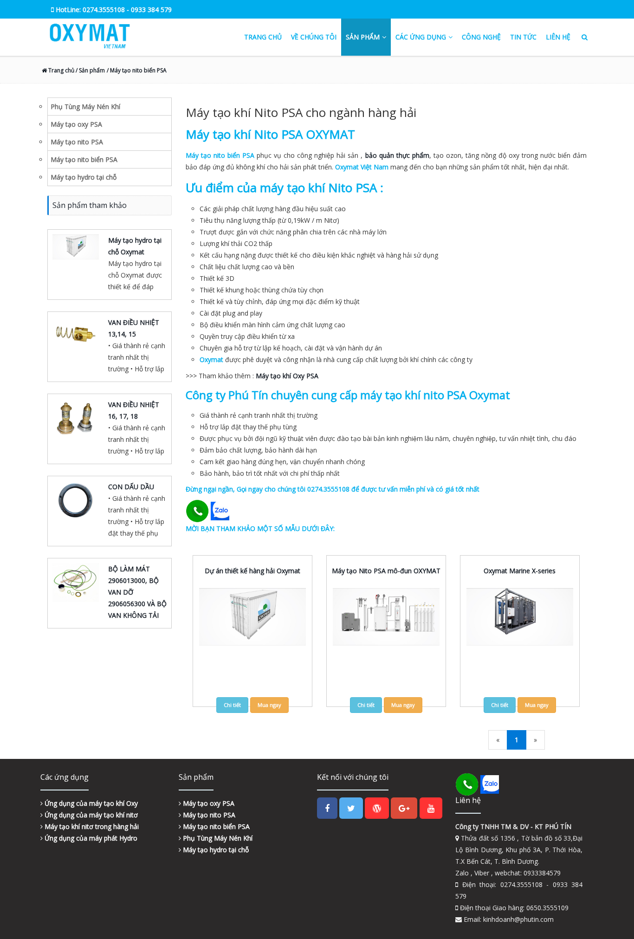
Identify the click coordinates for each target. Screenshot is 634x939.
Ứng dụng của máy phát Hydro (90, 838)
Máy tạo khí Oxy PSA (287, 375)
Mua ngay (269, 704)
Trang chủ (263, 36)
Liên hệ (558, 36)
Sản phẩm (363, 36)
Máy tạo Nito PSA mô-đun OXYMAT (386, 570)
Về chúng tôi (313, 36)
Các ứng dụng (420, 36)
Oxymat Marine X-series (520, 570)
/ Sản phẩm (89, 70)
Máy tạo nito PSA (208, 814)
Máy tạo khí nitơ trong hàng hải (91, 826)
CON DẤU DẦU (131, 486)
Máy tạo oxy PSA (207, 803)
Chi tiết (232, 704)
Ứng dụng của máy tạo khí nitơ (90, 814)
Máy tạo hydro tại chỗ (215, 849)
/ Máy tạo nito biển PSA (137, 70)
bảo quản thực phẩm (397, 155)
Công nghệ (481, 36)
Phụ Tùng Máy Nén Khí (216, 838)
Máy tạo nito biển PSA (215, 826)
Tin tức (523, 36)
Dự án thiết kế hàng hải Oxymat (252, 570)
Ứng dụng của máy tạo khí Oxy (90, 803)
